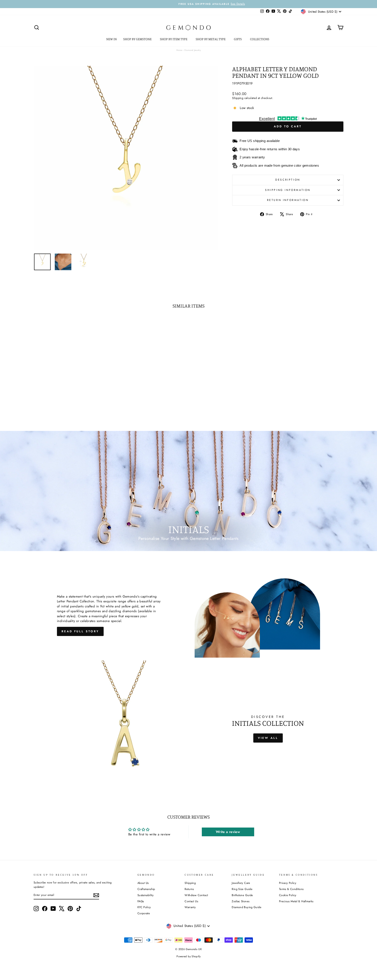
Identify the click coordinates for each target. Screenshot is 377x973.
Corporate (143, 913)
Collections (260, 39)
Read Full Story (80, 631)
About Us (143, 883)
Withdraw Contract (196, 895)
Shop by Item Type (174, 39)
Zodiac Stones (240, 901)
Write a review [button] (228, 831)
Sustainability (145, 895)
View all (268, 738)
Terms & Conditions (291, 889)
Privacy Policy (287, 883)
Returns (189, 889)
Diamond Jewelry (192, 50)
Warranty (190, 907)
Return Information (288, 200)
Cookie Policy (287, 895)
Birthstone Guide (242, 895)
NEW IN (111, 39)
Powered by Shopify (188, 956)
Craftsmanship (146, 889)
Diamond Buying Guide (246, 907)
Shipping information (287, 190)
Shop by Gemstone (137, 39)
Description (287, 180)
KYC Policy (144, 907)
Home (179, 50)
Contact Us (191, 901)
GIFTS (238, 39)
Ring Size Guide (242, 889)
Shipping (237, 98)
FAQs (140, 901)
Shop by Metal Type (211, 39)
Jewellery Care (241, 883)
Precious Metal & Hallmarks (296, 901)
